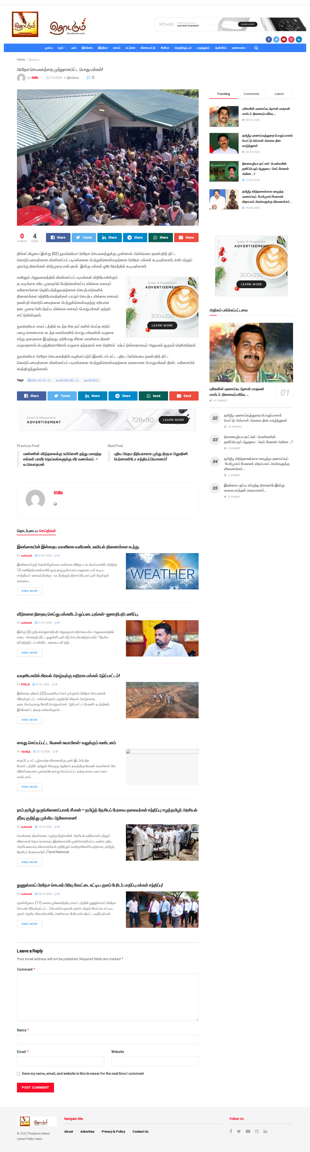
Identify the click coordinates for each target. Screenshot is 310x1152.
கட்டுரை (130, 47)
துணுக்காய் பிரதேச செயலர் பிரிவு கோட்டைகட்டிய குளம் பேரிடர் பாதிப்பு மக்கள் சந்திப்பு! (90, 885)
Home (21, 59)
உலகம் (116, 47)
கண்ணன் (26, 555)
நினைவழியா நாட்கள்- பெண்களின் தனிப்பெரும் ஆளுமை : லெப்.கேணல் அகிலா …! (265, 169)
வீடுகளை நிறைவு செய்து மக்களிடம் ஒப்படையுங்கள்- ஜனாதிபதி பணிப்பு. (78, 614)
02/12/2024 (54, 77)
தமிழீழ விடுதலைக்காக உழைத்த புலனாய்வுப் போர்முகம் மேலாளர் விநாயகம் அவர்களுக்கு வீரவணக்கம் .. (267, 196)
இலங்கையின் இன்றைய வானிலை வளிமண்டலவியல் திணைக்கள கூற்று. (78, 546)
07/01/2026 (44, 555)
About (68, 1131)
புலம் (74, 47)
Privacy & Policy (113, 1131)
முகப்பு (49, 47)
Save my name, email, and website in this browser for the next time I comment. (83, 1073)
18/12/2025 (44, 894)
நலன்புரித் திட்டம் (67, 380)
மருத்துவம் (203, 47)
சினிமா (165, 47)
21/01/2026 (44, 622)
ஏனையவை (238, 47)
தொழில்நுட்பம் (183, 47)
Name (23, 1030)
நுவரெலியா (91, 380)
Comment (26, 969)
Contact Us (140, 1131)
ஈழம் (60, 47)
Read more (30, 591)
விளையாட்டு (148, 47)
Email (23, 1051)
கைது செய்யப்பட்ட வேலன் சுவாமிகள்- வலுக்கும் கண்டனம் (66, 742)
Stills (34, 77)
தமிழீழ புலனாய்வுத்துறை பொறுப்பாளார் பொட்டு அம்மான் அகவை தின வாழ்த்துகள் (267, 140)
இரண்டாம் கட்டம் (39, 380)
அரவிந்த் (26, 751)
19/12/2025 (44, 826)
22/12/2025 (42, 751)
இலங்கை (87, 47)
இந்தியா (103, 47)
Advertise (87, 1131)
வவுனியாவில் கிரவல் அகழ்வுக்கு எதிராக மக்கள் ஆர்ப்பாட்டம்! (68, 675)
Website (117, 1052)
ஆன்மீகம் (221, 47)
